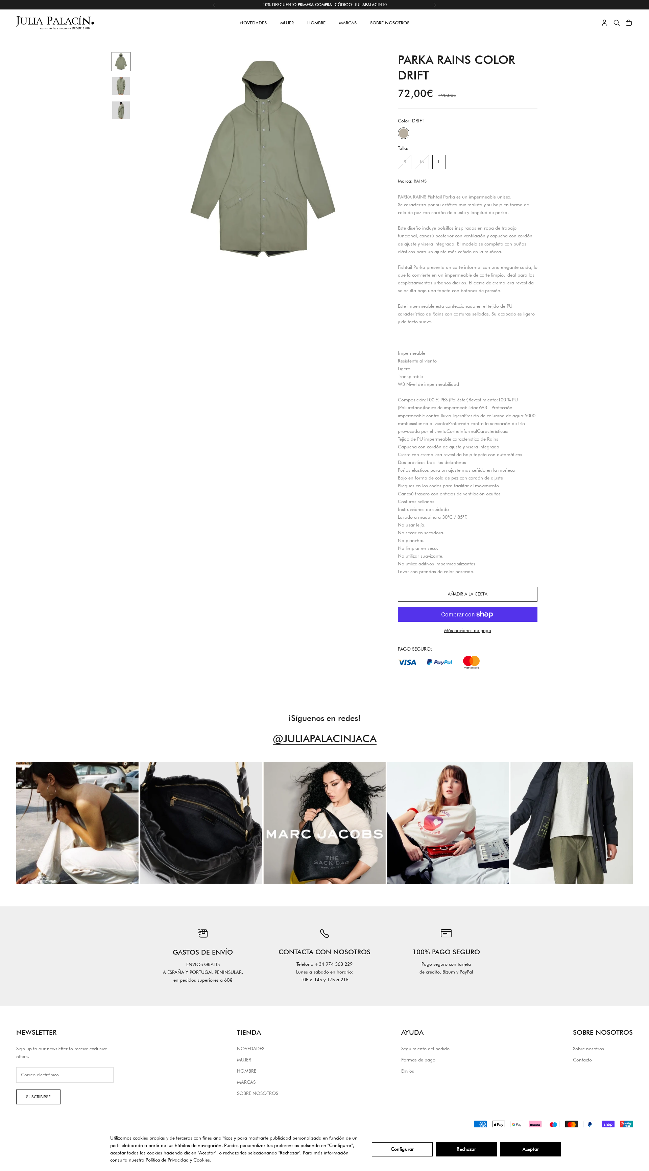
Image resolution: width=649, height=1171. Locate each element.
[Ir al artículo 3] (121, 110)
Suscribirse (38, 1096)
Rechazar (466, 1149)
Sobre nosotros (588, 1048)
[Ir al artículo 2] (121, 85)
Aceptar (531, 1149)
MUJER (287, 22)
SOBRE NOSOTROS (389, 22)
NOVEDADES (253, 22)
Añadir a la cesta (467, 593)
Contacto (582, 1059)
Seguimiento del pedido (425, 1048)
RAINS (420, 181)
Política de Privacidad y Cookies (178, 1160)
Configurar (402, 1149)
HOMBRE (316, 22)
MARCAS (348, 22)
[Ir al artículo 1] (121, 61)
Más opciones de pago (467, 630)
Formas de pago (418, 1059)
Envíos (407, 1071)
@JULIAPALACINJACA (325, 738)
